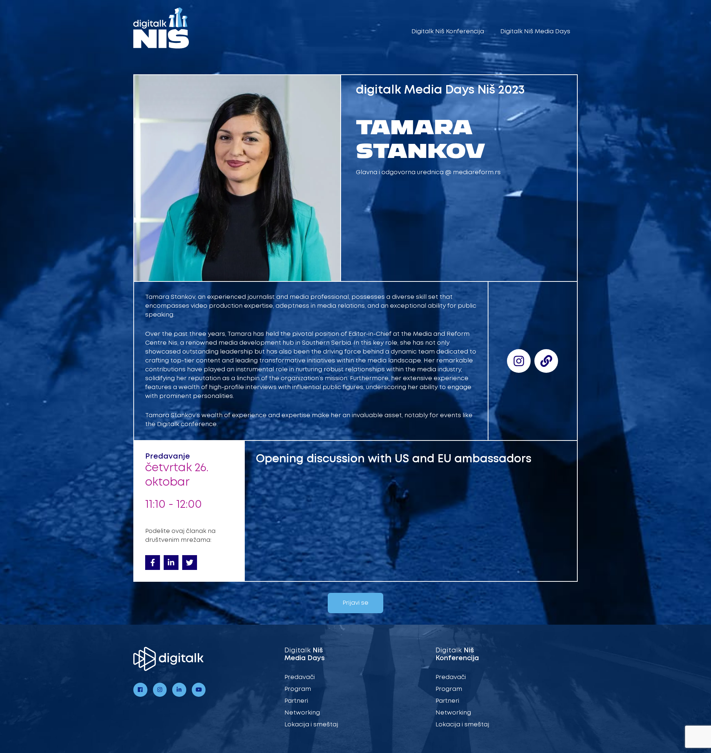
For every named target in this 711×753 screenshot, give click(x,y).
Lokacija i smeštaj (311, 724)
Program (297, 689)
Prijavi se (355, 603)
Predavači (299, 677)
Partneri (296, 701)
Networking (302, 713)
